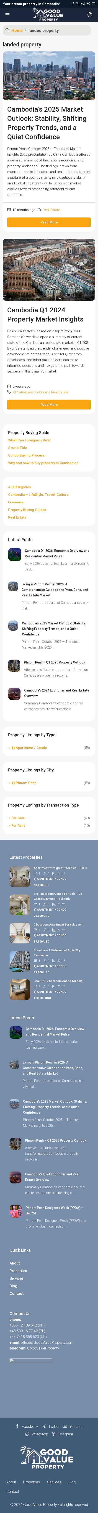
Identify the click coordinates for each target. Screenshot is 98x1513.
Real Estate (51, 210)
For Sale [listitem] (18, 818)
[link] (14, 554)
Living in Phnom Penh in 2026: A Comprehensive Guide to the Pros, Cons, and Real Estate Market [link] (55, 589)
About (15, 1263)
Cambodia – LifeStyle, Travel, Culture (38, 495)
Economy (42, 392)
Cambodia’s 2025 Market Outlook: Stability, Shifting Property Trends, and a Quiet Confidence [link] (53, 628)
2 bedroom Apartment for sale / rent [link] (59, 924)
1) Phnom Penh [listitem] (23, 783)
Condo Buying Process (26, 455)
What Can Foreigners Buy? (29, 440)
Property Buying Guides (27, 510)
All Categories (23, 392)
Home (17, 30)
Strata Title (17, 448)
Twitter (53, 1426)
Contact (17, 1293)
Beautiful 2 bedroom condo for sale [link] (58, 981)
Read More (49, 222)
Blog (13, 1286)
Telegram (65, 1434)
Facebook (30, 1426)
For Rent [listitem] (18, 826)
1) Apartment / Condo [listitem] (29, 748)
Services (17, 1278)
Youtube (76, 1426)
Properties (18, 1271)
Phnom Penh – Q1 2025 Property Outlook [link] (54, 662)
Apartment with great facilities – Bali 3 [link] (60, 868)
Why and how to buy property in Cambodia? (43, 463)
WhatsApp (39, 1434)
